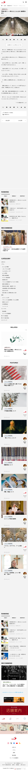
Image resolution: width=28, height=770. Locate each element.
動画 (2, 295)
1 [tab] (12, 243)
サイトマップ (4, 320)
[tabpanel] (14, 241)
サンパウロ (3, 308)
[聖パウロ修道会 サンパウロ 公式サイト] (3, 2)
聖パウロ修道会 (10, 112)
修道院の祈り (6, 114)
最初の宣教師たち (6, 284)
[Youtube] (17, 743)
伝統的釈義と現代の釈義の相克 (9, 288)
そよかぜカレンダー (19, 212)
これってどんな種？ (6, 268)
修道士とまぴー (5, 302)
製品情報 (4, 311)
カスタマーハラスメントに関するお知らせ (13, 692)
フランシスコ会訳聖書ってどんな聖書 (10, 299)
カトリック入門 (18, 220)
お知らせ (3, 261)
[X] (11, 743)
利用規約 (17, 764)
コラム (2, 264)
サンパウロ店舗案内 (6, 313)
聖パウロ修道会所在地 (7, 764)
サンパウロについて (9, 763)
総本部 (13, 764)
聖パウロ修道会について (18, 763)
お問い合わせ (23, 764)
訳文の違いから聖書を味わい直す (9, 292)
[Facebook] (14, 743)
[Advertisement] (14, 139)
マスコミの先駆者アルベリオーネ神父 (10, 281)
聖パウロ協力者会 (5, 317)
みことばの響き (5, 266)
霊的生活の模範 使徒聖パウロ (9, 286)
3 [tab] (15, 243)
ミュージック (5, 306)
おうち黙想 (4, 273)
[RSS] (19, 743)
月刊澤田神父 (5, 304)
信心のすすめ (5, 290)
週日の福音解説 (5, 275)
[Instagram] (8, 743)
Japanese (18, 768)
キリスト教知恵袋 (6, 277)
